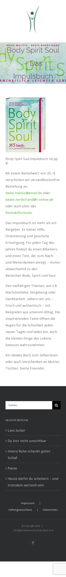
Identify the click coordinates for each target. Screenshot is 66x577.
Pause (12, 468)
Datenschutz (50, 509)
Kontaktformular (19, 212)
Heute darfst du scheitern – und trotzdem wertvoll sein (33, 481)
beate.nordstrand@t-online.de (29, 199)
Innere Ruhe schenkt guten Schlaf (29, 454)
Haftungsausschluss (20, 509)
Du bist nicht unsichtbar (27, 441)
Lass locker (16, 430)
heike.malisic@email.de (24, 193)
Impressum (27, 503)
